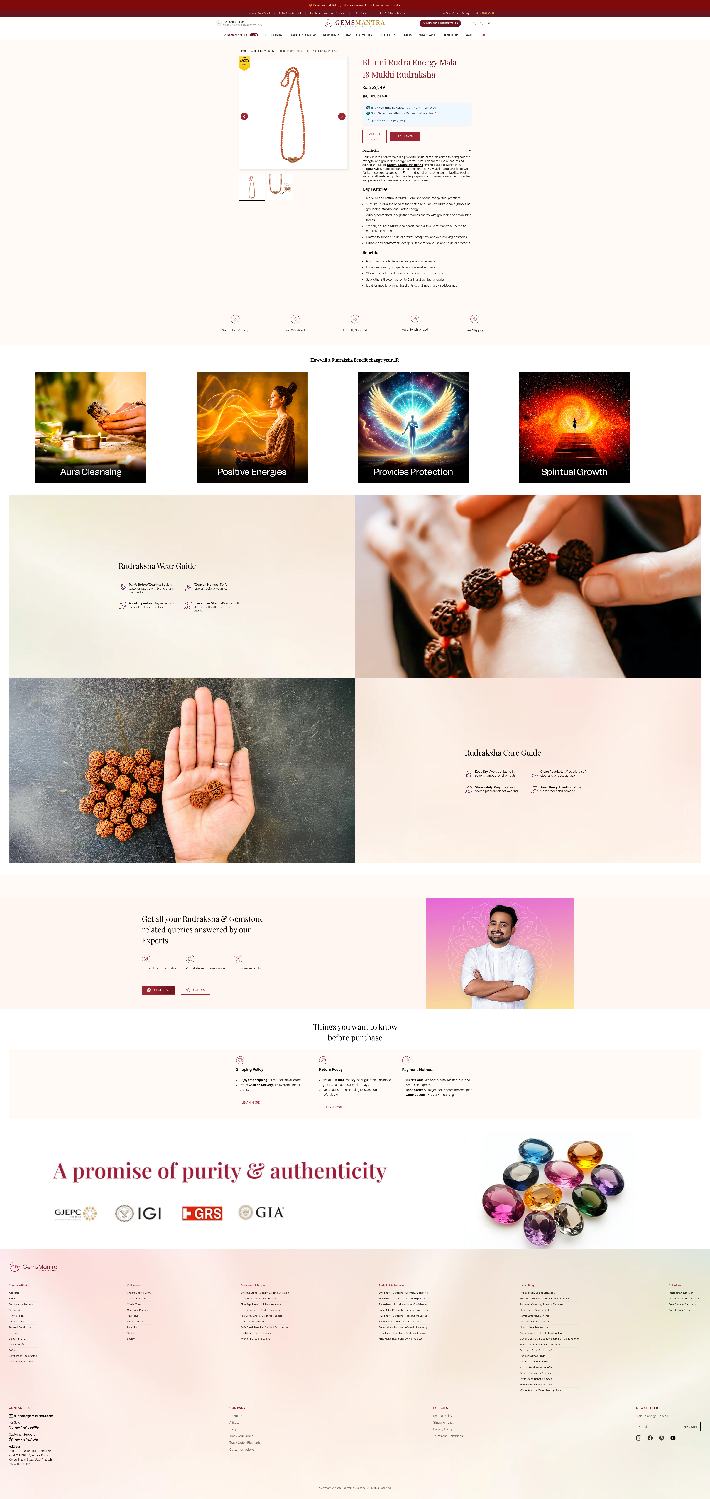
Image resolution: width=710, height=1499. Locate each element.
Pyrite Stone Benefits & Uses (536, 1378)
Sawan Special (242, 35)
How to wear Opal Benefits (535, 1310)
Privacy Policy (16, 1321)
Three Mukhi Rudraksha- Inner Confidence (403, 1304)
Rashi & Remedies (359, 35)
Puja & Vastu (427, 35)
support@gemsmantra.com (33, 1416)
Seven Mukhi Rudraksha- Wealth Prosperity (403, 1327)
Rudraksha (273, 35)
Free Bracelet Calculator (683, 1304)
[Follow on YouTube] (673, 1438)
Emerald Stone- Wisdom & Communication (265, 1292)
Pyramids (132, 1327)
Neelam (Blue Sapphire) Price (536, 1384)
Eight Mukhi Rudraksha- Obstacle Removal (402, 1333)
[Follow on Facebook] (650, 1438)
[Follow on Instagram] (639, 1438)
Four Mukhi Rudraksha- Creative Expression (403, 1310)
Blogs (12, 1298)
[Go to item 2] (280, 187)
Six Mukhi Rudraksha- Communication (400, 1321)
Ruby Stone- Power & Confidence (259, 1298)
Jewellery (451, 35)
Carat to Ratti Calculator (682, 1310)
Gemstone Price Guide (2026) (536, 1350)
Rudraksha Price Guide (532, 1356)
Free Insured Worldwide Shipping (327, 13)
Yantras (131, 1333)
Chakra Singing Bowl (139, 1292)
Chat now (162, 990)
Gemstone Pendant (138, 1310)
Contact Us (15, 1310)
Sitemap (13, 1333)
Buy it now (404, 136)
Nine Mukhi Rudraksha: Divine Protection (401, 1338)
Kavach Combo (135, 1321)
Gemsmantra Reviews (21, 1304)
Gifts (408, 35)
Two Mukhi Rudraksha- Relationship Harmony (404, 1298)
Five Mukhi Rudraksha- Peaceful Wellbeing (403, 1315)
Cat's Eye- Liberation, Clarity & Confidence (264, 1327)
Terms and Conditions (448, 1436)
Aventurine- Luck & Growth (256, 1338)
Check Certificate (18, 1344)
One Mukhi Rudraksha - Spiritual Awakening (403, 1292)
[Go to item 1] (252, 187)
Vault (470, 35)
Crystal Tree (134, 1304)
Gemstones (331, 35)
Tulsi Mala (132, 1315)
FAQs (12, 1350)
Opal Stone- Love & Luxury (256, 1333)
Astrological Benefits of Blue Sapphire (541, 1333)
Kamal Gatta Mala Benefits (534, 1315)
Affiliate (234, 1422)
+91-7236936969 (26, 1439)
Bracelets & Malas (303, 35)
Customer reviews (241, 1449)
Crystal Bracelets (136, 1298)
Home (242, 50)
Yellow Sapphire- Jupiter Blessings (260, 1310)
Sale (484, 35)
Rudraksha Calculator (681, 1292)
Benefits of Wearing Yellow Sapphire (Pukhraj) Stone (549, 1338)
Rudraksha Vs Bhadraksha (534, 1321)
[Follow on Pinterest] (661, 1438)
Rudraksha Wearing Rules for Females (541, 1304)
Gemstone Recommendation (685, 1298)
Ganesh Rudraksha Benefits (535, 1373)
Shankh (131, 1338)
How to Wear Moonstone (534, 1327)
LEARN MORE (250, 1102)
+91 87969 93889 (485, 13)
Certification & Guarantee (23, 1356)
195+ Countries (362, 13)
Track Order (452, 13)
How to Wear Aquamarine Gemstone (540, 1344)
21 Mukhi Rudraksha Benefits (536, 1367)
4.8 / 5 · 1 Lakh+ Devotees (393, 13)
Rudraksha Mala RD (262, 50)
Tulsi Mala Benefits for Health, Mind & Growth (545, 1298)
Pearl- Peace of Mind (252, 1321)
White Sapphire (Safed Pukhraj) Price (540, 1390)
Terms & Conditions (20, 1327)
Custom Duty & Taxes (21, 1361)
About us (14, 1292)
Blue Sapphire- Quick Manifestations (261, 1304)
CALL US (199, 990)
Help (467, 13)
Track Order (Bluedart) (244, 1442)
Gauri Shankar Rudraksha (534, 1361)
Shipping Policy (17, 1338)
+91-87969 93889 (27, 1427)
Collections (388, 35)
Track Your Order (241, 1436)
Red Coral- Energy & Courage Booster (262, 1315)
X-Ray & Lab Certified (290, 13)
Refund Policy (16, 1315)
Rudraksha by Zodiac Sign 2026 (537, 1292)
